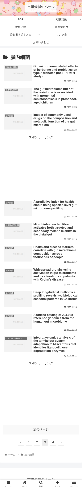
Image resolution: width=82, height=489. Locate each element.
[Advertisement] (41, 166)
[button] (74, 372)
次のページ (41, 429)
